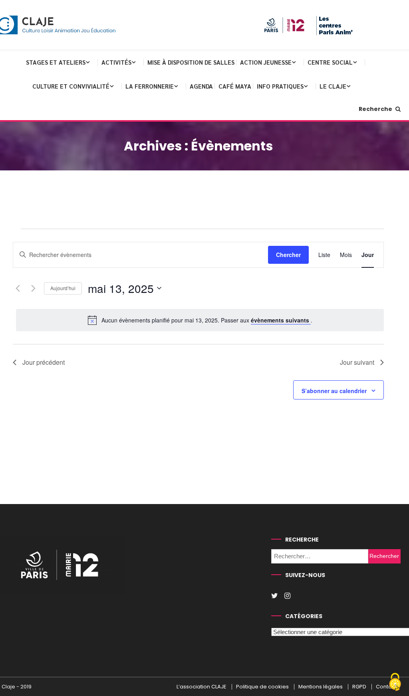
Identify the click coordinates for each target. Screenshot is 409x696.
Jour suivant (357, 362)
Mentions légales (320, 687)
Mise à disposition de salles (190, 62)
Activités (116, 62)
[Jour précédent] (17, 288)
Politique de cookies (262, 687)
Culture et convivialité (70, 86)
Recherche (376, 109)
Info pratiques (280, 86)
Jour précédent (43, 362)
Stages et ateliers (55, 62)
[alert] (200, 320)
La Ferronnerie (149, 86)
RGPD (359, 687)
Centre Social (330, 62)
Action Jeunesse (266, 62)
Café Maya (234, 86)
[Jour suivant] (33, 288)
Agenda (201, 86)
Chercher (288, 255)
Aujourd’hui (62, 288)
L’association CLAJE (201, 687)
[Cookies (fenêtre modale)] (395, 682)
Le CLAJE (333, 86)
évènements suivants (281, 320)
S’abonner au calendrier (334, 391)
